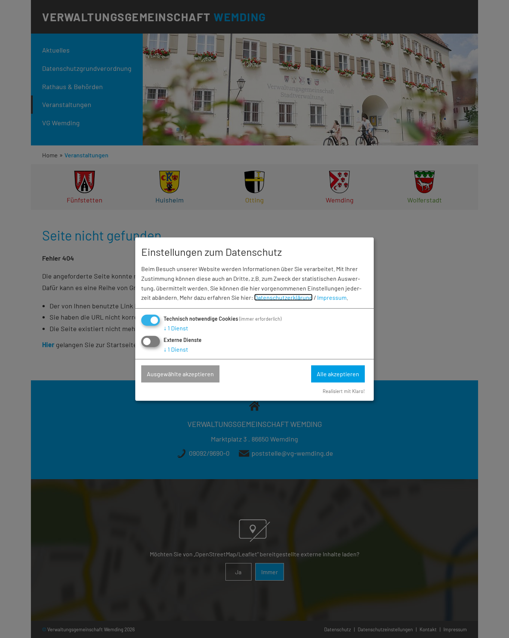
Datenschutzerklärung (283, 297)
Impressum (332, 297)
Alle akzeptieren (338, 373)
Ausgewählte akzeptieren (180, 373)
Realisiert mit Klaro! (344, 391)
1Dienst (176, 327)
